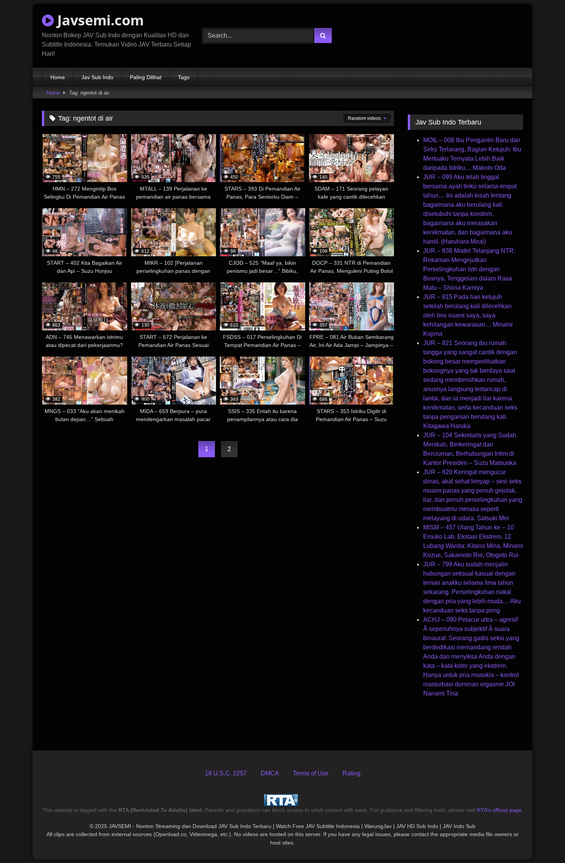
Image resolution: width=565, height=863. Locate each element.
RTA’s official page (499, 810)
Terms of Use (311, 773)
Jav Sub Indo (97, 77)
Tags (183, 77)
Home (57, 77)
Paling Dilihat (145, 77)
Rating (351, 773)
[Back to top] (541, 840)
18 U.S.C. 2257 (226, 773)
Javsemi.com (99, 20)
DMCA (270, 773)
